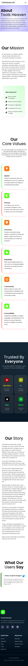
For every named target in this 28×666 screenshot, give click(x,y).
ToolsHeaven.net (8, 2)
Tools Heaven (11, 660)
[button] (25, 2)
